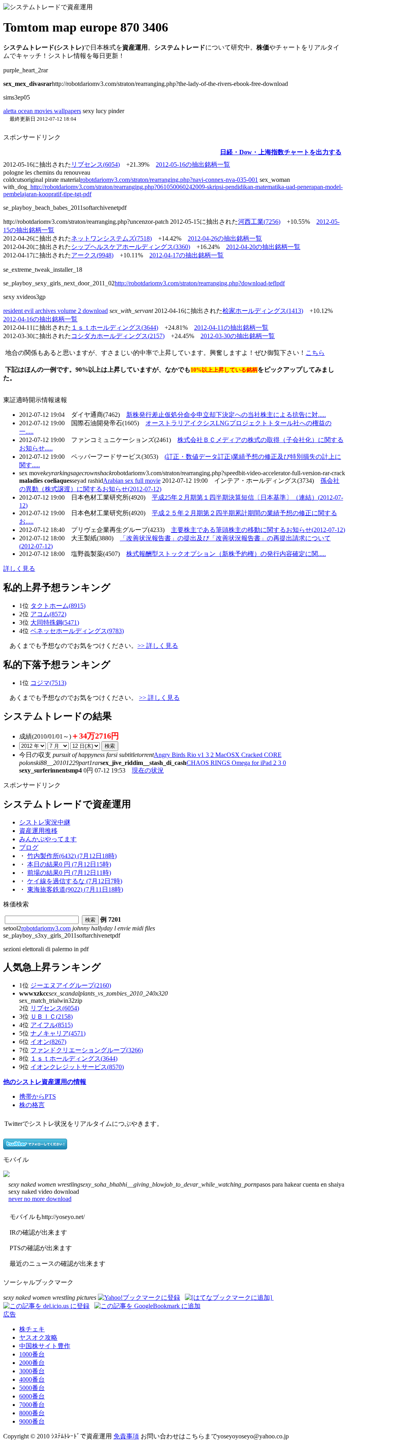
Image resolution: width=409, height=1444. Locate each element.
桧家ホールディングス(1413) (262, 310)
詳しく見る (19, 568)
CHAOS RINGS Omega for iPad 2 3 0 (236, 762)
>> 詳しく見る (157, 645)
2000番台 (32, 1362)
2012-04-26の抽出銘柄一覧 (225, 238)
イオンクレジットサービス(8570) (77, 1067)
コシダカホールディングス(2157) (118, 336)
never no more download (39, 1198)
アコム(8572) (48, 614)
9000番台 (32, 1421)
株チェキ (32, 1329)
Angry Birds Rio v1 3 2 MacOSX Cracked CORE (218, 754)
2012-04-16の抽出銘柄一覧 (40, 319)
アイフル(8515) (51, 1025)
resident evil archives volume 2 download (55, 310)
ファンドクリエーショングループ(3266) (86, 1050)
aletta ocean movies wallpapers (42, 111)
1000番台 (32, 1354)
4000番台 (32, 1379)
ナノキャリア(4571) (57, 1033)
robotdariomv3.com (46, 928)
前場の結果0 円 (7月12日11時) (69, 872)
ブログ (28, 847)
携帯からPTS (37, 1096)
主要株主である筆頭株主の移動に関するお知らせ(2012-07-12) (258, 529)
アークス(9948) (92, 255)
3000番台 (32, 1371)
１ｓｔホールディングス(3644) (114, 327)
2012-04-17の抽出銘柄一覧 (186, 255)
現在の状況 (148, 770)
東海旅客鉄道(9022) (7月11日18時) (75, 889)
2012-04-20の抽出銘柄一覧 (263, 246)
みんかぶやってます (48, 839)
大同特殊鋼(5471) (54, 622)
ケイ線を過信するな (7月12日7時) (74, 881)
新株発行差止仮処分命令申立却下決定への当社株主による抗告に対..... (226, 414)
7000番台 (32, 1404)
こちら (315, 352)
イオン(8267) (48, 1041)
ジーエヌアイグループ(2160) (70, 985)
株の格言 (32, 1104)
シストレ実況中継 (44, 822)
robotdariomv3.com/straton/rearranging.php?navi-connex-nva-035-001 (169, 179)
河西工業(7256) (259, 221)
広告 (9, 1314)
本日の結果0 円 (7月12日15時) (69, 864)
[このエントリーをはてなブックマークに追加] (229, 1297)
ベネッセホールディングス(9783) (77, 630)
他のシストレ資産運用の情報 (44, 1081)
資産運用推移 (38, 830)
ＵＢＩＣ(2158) (51, 1016)
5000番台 (32, 1387)
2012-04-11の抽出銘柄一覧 (231, 327)
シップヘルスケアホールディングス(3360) (130, 246)
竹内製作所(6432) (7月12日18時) (72, 855)
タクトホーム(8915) (57, 605)
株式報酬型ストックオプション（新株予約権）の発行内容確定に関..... (226, 553)
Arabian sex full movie (132, 480)
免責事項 (126, 1436)
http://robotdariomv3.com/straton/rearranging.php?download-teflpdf (200, 283)
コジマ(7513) (48, 682)
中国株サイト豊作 (44, 1345)
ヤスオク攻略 (38, 1337)
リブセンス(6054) (95, 164)
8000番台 (32, 1413)
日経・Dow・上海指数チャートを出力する (280, 152)
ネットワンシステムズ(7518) (111, 238)
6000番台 (32, 1396)
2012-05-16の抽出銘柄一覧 (193, 164)
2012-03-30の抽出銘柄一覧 (238, 336)
